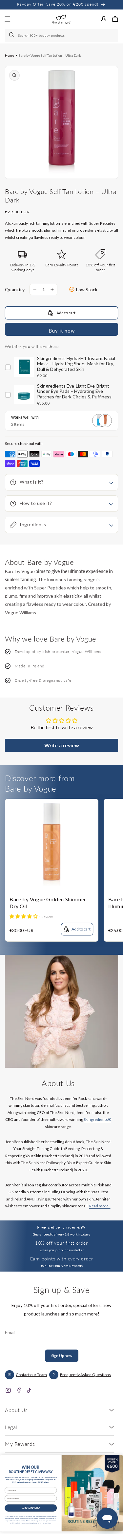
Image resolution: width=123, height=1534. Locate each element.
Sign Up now (61, 1355)
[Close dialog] (116, 1459)
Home (9, 55)
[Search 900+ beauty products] (12, 35)
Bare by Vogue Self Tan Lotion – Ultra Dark (49, 55)
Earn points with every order (61, 1258)
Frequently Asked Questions (85, 1374)
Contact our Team (31, 1374)
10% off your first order (61, 1243)
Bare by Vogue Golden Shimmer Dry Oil (48, 902)
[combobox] (61, 35)
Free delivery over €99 (61, 1227)
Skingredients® (97, 1119)
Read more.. (100, 1205)
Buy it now (62, 331)
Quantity (15, 289)
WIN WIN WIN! (31, 1507)
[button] (115, 19)
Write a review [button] (61, 745)
